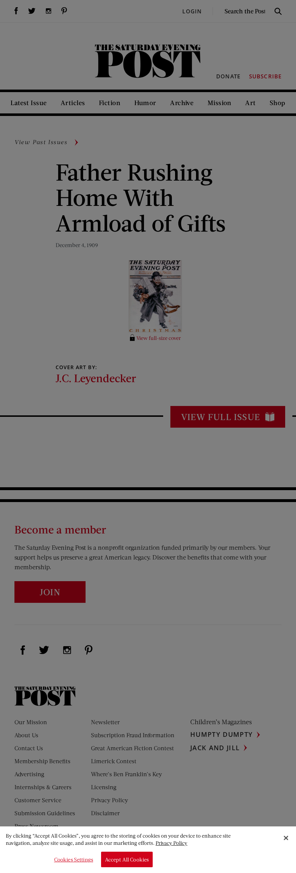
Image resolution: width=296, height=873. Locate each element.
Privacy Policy (171, 843)
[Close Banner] (286, 838)
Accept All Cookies (127, 859)
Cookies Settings (73, 859)
